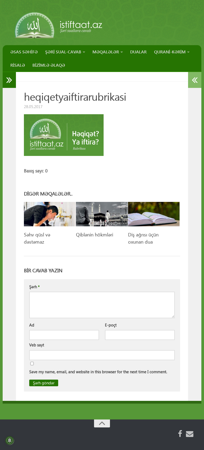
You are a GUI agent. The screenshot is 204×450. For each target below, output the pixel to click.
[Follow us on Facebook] (180, 434)
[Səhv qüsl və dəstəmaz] (50, 214)
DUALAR (138, 51)
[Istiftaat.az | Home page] (59, 25)
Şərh (34, 286)
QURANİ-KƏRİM (170, 51)
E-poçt (111, 325)
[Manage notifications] (9, 440)
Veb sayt (36, 344)
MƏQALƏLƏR (105, 51)
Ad (31, 325)
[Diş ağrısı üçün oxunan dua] (154, 214)
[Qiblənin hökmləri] (102, 214)
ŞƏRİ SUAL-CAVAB (63, 51)
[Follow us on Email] (189, 434)
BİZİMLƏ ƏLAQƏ (48, 65)
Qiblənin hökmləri (94, 234)
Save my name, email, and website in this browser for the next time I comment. (98, 371)
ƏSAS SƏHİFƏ (24, 51)
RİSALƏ (17, 65)
